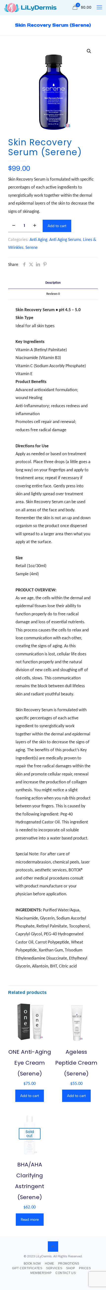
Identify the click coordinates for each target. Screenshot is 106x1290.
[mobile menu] (99, 7)
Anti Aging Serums (65, 239)
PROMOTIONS (68, 1263)
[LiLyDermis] (30, 7)
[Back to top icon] (53, 1246)
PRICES (85, 1268)
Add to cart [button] (29, 1096)
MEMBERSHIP (41, 1273)
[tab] (53, 283)
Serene (31, 247)
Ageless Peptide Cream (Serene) (76, 1062)
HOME (49, 1263)
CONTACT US (65, 1273)
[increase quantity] (34, 226)
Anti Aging (38, 239)
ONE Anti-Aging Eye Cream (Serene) (29, 1062)
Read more (30, 1219)
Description (53, 282)
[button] (89, 51)
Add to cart (57, 226)
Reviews (53, 294)
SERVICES (54, 1268)
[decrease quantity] (13, 226)
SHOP (70, 1268)
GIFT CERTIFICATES (27, 1268)
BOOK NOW (32, 1263)
